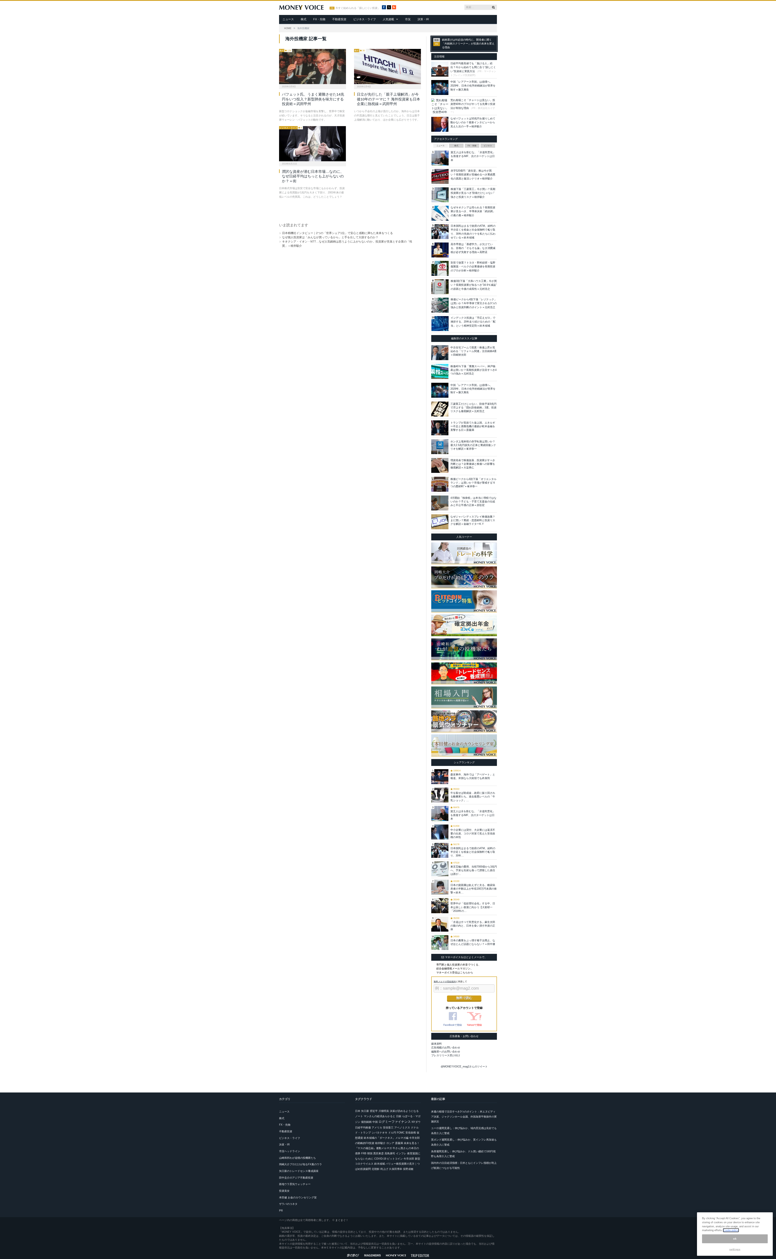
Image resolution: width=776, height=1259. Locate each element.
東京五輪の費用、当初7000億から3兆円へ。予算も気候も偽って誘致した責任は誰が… (473, 870)
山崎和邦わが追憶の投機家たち (297, 1157)
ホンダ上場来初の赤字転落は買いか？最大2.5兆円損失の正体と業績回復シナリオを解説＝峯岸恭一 (473, 445)
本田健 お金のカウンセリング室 (298, 1197)
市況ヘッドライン (289, 1151)
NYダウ (416, 1121)
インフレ (401, 1153)
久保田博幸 (395, 1168)
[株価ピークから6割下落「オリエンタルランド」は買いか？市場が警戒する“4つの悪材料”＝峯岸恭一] (439, 484)
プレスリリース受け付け (445, 1055)
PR (281, 1210)
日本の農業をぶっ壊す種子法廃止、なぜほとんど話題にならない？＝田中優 (472, 942)
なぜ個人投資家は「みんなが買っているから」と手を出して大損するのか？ (330, 237)
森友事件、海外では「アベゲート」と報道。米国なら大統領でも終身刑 (472, 776)
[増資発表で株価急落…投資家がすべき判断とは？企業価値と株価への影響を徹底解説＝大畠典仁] (439, 465)
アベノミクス (402, 1127)
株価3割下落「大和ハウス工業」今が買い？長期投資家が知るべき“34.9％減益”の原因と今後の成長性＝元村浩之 (474, 284)
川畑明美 (384, 1110)
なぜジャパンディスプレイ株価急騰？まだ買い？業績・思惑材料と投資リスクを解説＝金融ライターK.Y (472, 520)
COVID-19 (380, 1158)
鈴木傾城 (379, 1163)
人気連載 (388, 19)
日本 (357, 1110)
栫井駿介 (380, 1143)
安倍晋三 (388, 1127)
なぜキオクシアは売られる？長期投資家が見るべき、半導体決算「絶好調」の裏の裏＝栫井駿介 (473, 211)
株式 (303, 19)
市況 (408, 19)
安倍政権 (410, 1132)
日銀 (398, 1116)
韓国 (369, 1153)
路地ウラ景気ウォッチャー (295, 1184)
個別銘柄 (366, 1121)
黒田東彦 (378, 1153)
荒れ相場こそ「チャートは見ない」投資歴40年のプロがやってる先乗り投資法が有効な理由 (472, 104)
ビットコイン (395, 1158)
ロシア (390, 1143)
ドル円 (392, 1132)
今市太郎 (409, 1158)
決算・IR (423, 19)
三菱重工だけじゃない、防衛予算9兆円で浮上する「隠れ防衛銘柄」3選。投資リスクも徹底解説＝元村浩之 (473, 407)
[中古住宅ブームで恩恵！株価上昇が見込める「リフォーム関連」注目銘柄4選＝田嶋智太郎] (439, 352)
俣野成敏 (408, 1168)
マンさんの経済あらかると (379, 1116)
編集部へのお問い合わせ (445, 1051)
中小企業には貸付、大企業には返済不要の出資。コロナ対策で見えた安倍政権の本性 (472, 833)
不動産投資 (339, 19)
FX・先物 (319, 19)
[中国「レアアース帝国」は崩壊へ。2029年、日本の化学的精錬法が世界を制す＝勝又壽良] (439, 390)
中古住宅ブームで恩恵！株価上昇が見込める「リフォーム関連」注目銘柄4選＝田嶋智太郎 (473, 351)
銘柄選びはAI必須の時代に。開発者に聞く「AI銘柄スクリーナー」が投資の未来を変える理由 (468, 43)
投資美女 (284, 1190)
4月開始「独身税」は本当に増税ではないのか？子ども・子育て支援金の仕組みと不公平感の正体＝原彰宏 (473, 501)
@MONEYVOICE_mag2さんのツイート (464, 1066)
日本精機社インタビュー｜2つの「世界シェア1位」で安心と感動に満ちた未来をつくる (337, 233)
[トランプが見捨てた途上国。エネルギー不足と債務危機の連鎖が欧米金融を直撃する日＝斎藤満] (439, 427)
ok (734, 1238)
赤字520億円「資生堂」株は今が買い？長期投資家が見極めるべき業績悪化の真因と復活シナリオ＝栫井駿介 (473, 174)
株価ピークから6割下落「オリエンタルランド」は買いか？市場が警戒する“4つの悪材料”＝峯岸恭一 (473, 483)
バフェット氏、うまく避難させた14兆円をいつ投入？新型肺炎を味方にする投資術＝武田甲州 (313, 99)
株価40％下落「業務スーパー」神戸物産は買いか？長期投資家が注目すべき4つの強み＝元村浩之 (473, 370)
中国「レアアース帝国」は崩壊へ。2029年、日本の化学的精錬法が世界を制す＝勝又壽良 (473, 85)
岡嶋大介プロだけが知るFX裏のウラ (300, 1164)
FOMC (401, 1132)
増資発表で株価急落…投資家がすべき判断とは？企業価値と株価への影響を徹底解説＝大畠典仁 (472, 464)
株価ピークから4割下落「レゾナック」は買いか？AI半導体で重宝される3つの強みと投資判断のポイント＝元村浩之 (474, 303)
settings (734, 1249)
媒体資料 (436, 1043)
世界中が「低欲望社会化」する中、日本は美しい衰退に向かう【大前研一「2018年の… (472, 907)
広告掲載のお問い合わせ (445, 1047)
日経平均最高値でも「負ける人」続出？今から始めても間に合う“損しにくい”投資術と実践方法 (473, 67)
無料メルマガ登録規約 (445, 981)
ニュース (288, 19)
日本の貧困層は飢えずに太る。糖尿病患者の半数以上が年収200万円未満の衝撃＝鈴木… (473, 889)
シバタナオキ (379, 1132)
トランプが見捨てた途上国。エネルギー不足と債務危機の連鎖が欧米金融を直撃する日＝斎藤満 (472, 426)
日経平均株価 (363, 1127)
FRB (363, 1153)
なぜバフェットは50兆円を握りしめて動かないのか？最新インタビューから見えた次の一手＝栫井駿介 (472, 122)
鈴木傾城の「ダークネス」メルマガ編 (386, 1137)
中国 (375, 1121)
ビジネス (488, 145)
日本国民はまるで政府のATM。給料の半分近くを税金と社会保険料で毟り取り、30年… (472, 852)
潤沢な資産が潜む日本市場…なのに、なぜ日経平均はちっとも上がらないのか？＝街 (313, 176)
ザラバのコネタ (288, 1203)
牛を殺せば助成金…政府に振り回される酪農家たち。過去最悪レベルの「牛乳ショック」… (472, 796)
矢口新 (365, 1110)
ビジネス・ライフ (364, 19)
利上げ (384, 1168)
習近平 (374, 1110)
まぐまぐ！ (341, 1220)
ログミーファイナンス (395, 1121)
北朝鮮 (376, 1168)
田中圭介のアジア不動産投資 (296, 1177)
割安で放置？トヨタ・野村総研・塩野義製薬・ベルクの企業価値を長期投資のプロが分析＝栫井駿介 (473, 266)
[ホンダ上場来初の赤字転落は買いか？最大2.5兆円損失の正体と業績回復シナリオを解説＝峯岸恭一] (439, 446)
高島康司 (390, 1153)
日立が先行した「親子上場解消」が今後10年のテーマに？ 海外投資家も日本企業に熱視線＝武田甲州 (388, 99)
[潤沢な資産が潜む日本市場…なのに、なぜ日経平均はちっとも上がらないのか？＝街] (312, 143)
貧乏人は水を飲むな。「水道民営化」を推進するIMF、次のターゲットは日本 (473, 156)
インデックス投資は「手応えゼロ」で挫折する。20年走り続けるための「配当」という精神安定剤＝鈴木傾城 (473, 321)
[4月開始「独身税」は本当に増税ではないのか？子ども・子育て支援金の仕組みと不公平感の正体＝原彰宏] (439, 503)
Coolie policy (730, 1230)
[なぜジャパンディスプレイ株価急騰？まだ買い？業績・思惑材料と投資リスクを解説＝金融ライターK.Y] (439, 521)
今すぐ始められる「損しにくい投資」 (357, 8)
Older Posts (346, 209)
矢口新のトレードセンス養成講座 (298, 1171)
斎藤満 (399, 1143)
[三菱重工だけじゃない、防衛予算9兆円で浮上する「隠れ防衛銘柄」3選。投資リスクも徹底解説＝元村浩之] (439, 409)
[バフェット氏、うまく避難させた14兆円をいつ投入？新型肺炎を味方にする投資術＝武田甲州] (312, 66)
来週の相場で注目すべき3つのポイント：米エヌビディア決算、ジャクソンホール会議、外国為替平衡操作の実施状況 (464, 1116)
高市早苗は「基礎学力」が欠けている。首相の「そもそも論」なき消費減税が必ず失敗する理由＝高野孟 (473, 248)
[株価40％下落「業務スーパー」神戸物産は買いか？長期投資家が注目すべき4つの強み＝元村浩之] (439, 371)
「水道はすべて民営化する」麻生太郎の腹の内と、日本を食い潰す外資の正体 (472, 926)
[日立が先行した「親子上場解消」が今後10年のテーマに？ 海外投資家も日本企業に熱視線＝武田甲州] (387, 66)
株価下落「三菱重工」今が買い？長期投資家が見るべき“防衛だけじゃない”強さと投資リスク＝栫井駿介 (473, 193)
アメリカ (377, 1127)
